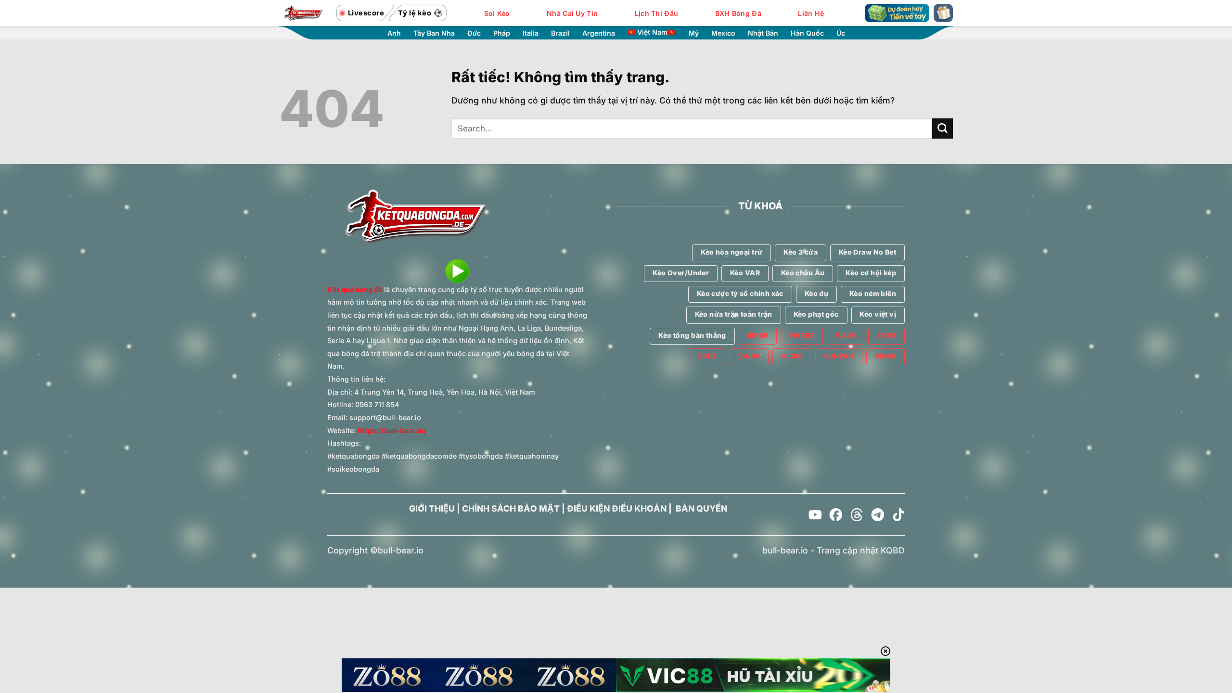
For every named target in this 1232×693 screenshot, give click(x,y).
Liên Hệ (811, 13)
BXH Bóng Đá (738, 13)
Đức (474, 33)
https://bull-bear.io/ (392, 430)
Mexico (723, 33)
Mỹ (694, 33)
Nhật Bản (763, 33)
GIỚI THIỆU (432, 508)
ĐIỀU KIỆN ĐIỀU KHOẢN (617, 508)
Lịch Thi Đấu (656, 13)
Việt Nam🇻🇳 (656, 32)
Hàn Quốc (807, 33)
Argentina (598, 33)
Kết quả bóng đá (354, 289)
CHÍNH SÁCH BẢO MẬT (511, 508)
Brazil (560, 33)
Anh (394, 33)
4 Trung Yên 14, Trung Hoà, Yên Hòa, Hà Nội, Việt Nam (444, 392)
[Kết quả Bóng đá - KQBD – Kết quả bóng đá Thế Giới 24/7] (303, 13)
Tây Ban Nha (434, 33)
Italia (531, 33)
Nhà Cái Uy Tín (572, 13)
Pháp (501, 33)
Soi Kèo (497, 13)
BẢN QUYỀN (701, 508)
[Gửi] (942, 128)
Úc (840, 33)
